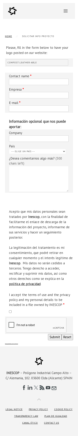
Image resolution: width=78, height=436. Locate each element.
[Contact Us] (54, 387)
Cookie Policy (63, 409)
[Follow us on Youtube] (48, 387)
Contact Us (51, 422)
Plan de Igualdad (55, 416)
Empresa (16, 89)
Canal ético (30, 422)
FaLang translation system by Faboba (11, 343)
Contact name (20, 76)
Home (8, 36)
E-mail (14, 103)
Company (15, 133)
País (12, 146)
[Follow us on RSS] (42, 387)
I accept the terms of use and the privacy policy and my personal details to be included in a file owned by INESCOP (39, 300)
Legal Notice (14, 409)
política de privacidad (25, 284)
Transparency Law (26, 416)
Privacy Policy (38, 409)
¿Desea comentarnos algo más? (35, 161)
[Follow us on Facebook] (24, 387)
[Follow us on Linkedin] (30, 387)
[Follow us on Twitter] (36, 387)
